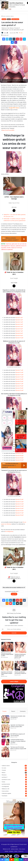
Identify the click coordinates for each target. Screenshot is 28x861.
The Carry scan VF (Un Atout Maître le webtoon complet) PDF (18, 747)
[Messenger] (12, 42)
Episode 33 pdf (19, 504)
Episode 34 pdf (19, 506)
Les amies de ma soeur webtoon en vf (14, 587)
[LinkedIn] (10, 39)
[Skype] (24, 39)
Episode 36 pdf (19, 510)
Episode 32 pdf (19, 501)
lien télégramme (9, 531)
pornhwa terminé (6, 784)
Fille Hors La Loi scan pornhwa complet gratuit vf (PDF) (7, 654)
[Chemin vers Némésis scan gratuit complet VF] (21, 665)
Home (3, 16)
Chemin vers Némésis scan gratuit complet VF (20, 672)
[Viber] (15, 42)
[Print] (20, 603)
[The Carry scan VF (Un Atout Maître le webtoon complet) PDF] (5, 751)
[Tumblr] (14, 39)
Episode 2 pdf (19, 319)
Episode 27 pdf (19, 453)
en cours (4, 19)
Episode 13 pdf (19, 374)
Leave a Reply (14, 681)
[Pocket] (20, 39)
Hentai (3, 781)
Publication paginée (6, 793)
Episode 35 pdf (19, 508)
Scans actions (5, 791)
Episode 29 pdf (19, 457)
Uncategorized (5, 786)
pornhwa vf (4, 777)
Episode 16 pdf (19, 381)
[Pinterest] (17, 39)
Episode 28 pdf (19, 455)
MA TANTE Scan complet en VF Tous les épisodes (17, 734)
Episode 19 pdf (19, 388)
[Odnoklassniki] (7, 603)
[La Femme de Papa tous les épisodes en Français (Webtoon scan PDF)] (5, 742)
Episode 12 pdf (19, 372)
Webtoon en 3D (5, 788)
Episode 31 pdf (19, 499)
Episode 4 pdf (19, 324)
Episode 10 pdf (19, 337)
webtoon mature (10, 16)
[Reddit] (20, 600)
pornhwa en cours (6, 779)
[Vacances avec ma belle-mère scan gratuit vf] (5, 719)
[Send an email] (7, 32)
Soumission (4, 795)
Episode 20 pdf (19, 390)
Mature (8, 19)
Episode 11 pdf (19, 370)
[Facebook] (3, 39)
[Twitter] (7, 39)
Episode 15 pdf (19, 379)
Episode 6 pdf (19, 328)
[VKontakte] (24, 600)
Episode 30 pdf (19, 460)
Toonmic (5, 32)
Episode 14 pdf (19, 377)
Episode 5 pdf (19, 326)
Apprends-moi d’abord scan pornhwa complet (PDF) (6, 673)
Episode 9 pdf (19, 335)
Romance (4, 774)
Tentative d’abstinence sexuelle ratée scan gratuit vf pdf (20, 655)
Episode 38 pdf (19, 515)
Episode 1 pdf (19, 317)
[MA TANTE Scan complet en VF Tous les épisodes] (5, 735)
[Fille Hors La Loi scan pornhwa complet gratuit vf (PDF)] (7, 646)
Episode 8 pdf (19, 333)
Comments (22, 711)
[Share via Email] (17, 603)
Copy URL (14, 594)
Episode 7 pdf (19, 331)
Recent (13, 711)
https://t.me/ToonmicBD (8, 130)
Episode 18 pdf (19, 386)
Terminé (4, 770)
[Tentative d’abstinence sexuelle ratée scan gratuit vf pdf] (21, 647)
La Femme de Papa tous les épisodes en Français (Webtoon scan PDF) (17, 741)
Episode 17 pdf (19, 383)
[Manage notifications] (4, 857)
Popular (4, 711)
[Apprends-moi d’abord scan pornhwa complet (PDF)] (7, 665)
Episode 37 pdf (19, 513)
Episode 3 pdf (19, 322)
